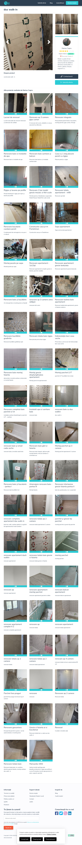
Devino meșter (72, 3)
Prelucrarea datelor (9, 796)
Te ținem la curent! (12, 809)
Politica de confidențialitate (33, 822)
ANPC (31, 802)
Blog (51, 3)
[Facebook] (57, 814)
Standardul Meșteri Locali (36, 796)
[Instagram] (66, 814)
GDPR (5, 802)
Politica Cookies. (51, 834)
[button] (7, 42)
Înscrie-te (8, 828)
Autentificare (60, 3)
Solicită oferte (42, 3)
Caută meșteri (59, 796)
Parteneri (6, 805)
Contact (31, 799)
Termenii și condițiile (9, 824)
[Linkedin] (69, 814)
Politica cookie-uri (9, 799)
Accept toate (24, 839)
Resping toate (37, 839)
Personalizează (50, 839)
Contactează (67, 76)
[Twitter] (61, 814)
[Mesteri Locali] (7, 3)
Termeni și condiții (9, 793)
